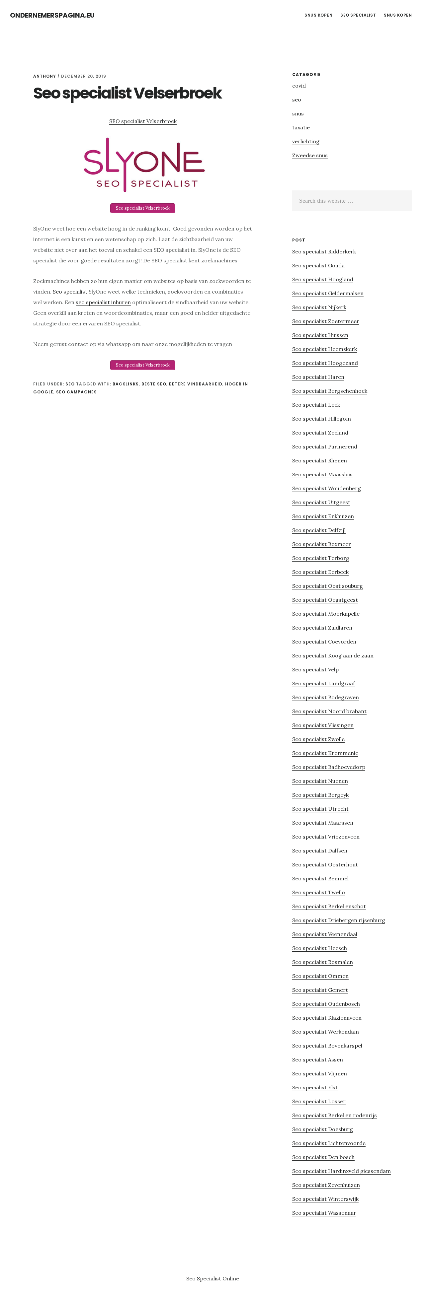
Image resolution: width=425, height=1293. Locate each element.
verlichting (305, 141)
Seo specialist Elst (315, 1087)
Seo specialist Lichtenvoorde (329, 1143)
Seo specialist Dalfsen (319, 850)
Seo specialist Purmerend (324, 446)
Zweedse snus (310, 155)
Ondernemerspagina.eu (52, 15)
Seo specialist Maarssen (322, 822)
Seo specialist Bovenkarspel (327, 1045)
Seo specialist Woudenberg (326, 488)
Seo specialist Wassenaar (324, 1212)
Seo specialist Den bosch (323, 1157)
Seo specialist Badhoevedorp (328, 767)
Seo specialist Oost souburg (327, 585)
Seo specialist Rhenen (319, 460)
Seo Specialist (204, 1278)
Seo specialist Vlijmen (319, 1073)
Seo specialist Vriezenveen (326, 836)
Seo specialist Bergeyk (320, 794)
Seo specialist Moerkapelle (326, 613)
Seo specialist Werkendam (325, 1031)
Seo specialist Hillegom (321, 418)
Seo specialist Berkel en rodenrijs (334, 1115)
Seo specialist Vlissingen (323, 725)
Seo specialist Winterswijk (325, 1198)
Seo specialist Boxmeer (321, 544)
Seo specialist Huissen (320, 335)
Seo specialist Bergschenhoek (329, 390)
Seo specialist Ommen (320, 976)
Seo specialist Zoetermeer (325, 321)
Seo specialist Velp (315, 669)
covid (299, 85)
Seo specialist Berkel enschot (329, 906)
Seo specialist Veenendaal (324, 934)
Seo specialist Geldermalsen (328, 293)
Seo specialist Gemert (320, 990)
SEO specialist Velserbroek (143, 121)
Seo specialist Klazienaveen (327, 1017)
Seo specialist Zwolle (318, 739)
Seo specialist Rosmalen (322, 962)
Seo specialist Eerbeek (320, 572)
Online (230, 1278)
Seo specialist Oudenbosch (326, 1003)
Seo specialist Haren (318, 377)
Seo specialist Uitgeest (321, 502)
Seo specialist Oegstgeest (325, 599)
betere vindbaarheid (195, 384)
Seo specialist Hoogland (322, 279)
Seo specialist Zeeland (320, 432)
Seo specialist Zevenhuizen (326, 1185)
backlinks (126, 384)
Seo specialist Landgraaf (323, 683)
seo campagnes (76, 392)
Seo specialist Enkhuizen (323, 516)
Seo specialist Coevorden (324, 641)
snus (298, 113)
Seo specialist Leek (316, 404)
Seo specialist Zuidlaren (322, 627)
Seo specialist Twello (318, 892)
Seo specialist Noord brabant (329, 711)
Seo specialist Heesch (319, 948)
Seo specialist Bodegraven (325, 697)
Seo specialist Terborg (320, 558)
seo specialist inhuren (103, 302)
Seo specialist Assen (317, 1059)
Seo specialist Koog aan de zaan (333, 655)
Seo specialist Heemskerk (324, 349)
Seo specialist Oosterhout (325, 864)
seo (70, 384)
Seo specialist (70, 291)
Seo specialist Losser (319, 1101)
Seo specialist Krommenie (325, 753)
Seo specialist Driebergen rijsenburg (338, 920)
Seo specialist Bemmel (320, 878)
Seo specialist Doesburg (322, 1129)
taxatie (301, 127)
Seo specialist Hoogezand (325, 363)
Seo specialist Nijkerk (319, 307)
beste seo (153, 384)
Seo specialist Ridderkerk (324, 251)
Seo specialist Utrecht (320, 808)
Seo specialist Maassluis (322, 474)
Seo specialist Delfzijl (319, 530)
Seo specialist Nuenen (320, 781)
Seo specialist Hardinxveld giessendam (341, 1171)
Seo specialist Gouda (318, 265)
